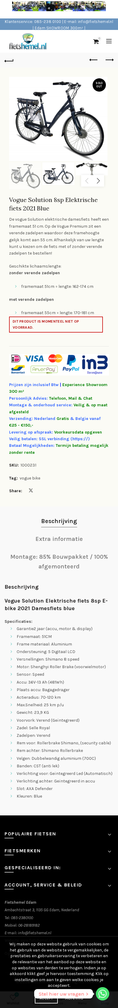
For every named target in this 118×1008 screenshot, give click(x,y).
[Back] (9, 60)
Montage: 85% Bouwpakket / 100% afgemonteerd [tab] (59, 561)
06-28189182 (29, 925)
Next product (108, 60)
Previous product (93, 60)
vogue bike (30, 478)
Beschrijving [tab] (59, 521)
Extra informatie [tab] (59, 538)
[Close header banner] (112, 9)
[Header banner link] (53, 9)
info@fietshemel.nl (34, 932)
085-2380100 (22, 917)
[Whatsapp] (102, 993)
